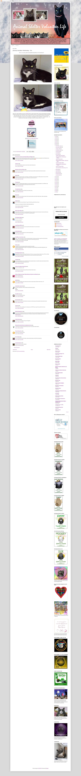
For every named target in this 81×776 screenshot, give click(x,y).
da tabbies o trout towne (19, 237)
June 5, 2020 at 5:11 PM (19, 333)
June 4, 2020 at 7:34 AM (19, 302)
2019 (56, 176)
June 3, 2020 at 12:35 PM (19, 263)
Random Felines (58, 388)
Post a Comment (16, 347)
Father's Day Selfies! (59, 159)
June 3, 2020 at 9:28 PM (19, 290)
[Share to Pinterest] (33, 151)
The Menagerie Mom (18, 252)
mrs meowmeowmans (59, 226)
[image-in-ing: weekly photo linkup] (31, 138)
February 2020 (58, 173)
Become (57, 250)
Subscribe (61, 217)
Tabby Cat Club (57, 409)
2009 (56, 190)
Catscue (16, 305)
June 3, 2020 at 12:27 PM (19, 256)
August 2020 (58, 151)
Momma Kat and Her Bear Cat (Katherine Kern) (23, 325)
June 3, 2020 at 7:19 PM (19, 282)
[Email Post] (27, 151)
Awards (17, 45)
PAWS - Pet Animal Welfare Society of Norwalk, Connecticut (62, 253)
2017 (56, 179)
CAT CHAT (57, 393)
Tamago (16, 182)
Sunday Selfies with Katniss (60, 155)
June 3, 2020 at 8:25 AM (19, 197)
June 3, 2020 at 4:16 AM (19, 172)
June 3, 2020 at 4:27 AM (19, 179)
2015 (56, 182)
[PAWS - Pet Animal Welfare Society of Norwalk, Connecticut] (55, 254)
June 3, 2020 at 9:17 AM (19, 207)
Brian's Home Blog (18, 210)
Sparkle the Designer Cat (59, 353)
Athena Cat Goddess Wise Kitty (20, 266)
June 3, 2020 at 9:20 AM (19, 214)
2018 (56, 178)
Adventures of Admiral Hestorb (60, 390)
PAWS (27, 113)
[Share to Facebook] (32, 151)
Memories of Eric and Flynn (19, 169)
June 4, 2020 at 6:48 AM (19, 296)
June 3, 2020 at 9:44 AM (19, 222)
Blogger (47, 768)
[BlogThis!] (30, 151)
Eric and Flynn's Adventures (60, 398)
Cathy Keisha (17, 319)
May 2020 (57, 169)
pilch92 (16, 280)
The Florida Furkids (18, 217)
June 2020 (58, 154)
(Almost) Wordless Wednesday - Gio (62, 167)
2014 (56, 183)
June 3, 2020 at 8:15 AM (19, 191)
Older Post (48, 349)
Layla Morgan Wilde (18, 225)
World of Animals (18, 314)
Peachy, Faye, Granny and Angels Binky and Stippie (24, 156)
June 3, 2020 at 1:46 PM (19, 271)
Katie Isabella (17, 231)
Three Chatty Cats (18, 331)
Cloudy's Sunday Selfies (60, 162)
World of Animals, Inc (18, 311)
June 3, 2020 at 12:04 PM (19, 249)
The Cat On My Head (58, 356)
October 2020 (58, 148)
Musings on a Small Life (59, 385)
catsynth (16, 259)
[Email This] (29, 151)
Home (13, 45)
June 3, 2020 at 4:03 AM (19, 166)
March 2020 (58, 172)
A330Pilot (40, 768)
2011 (56, 187)
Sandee (16, 200)
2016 (56, 180)
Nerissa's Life (57, 380)
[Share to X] (31, 151)
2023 (56, 140)
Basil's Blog (57, 361)
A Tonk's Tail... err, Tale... (59, 404)
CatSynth (57, 375)
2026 (56, 136)
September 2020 (59, 150)
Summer (16, 163)
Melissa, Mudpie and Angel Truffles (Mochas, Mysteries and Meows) (26, 274)
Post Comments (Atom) (20, 351)
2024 (56, 139)
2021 (56, 143)
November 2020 (58, 147)
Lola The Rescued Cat (59, 407)
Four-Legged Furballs (59, 372)
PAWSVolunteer (58, 223)
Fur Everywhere (18, 299)
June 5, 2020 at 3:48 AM (19, 327)
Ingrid (16, 175)
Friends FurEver (58, 358)
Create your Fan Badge (65, 256)
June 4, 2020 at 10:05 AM (19, 308)
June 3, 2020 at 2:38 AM (19, 160)
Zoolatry (56, 348)
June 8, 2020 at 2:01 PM (19, 339)
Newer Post (15, 349)
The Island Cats (18, 189)
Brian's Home (57, 351)
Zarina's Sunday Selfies (60, 166)
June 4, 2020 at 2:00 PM (19, 316)
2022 (56, 142)
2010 (56, 189)
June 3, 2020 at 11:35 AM (19, 241)
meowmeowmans (18, 342)
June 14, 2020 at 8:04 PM (19, 345)
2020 (56, 144)
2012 (56, 186)
